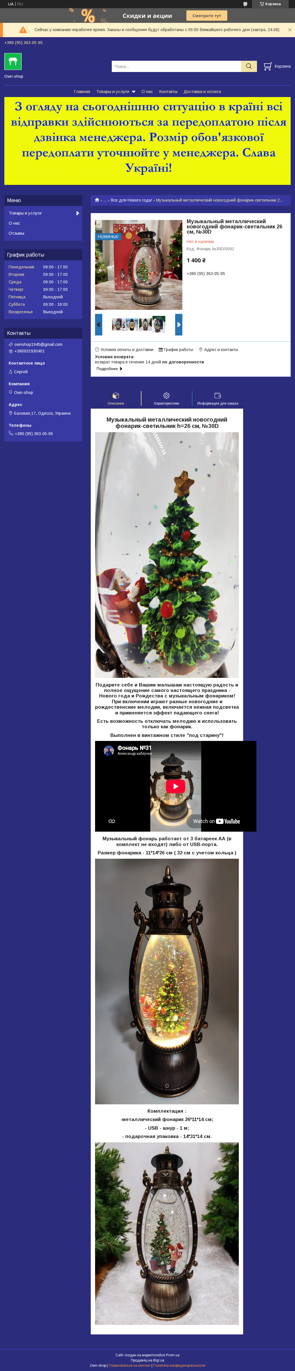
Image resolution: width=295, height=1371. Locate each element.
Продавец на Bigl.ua (147, 1360)
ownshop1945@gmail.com (38, 344)
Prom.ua (172, 1355)
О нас (147, 91)
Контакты (168, 91)
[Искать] (249, 66)
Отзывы (16, 233)
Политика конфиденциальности (179, 1366)
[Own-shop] (54, 61)
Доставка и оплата (202, 91)
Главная (82, 91)
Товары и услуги (112, 91)
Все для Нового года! (131, 200)
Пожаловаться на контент (130, 1366)
